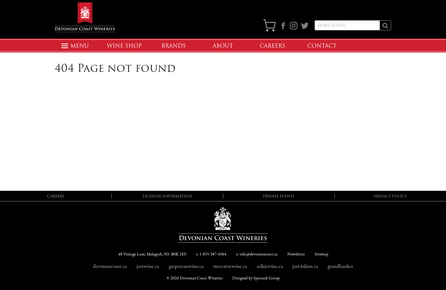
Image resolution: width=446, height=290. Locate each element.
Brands (173, 46)
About (223, 46)
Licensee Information (167, 196)
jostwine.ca (148, 266)
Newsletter (296, 254)
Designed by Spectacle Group (256, 278)
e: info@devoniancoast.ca (257, 254)
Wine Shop (124, 46)
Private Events (279, 196)
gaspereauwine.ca (186, 266)
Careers (272, 46)
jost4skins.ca (305, 266)
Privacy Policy (390, 196)
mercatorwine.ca (230, 266)
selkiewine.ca (270, 266)
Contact (321, 46)
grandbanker (340, 266)
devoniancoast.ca (110, 266)
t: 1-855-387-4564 (211, 254)
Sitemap (321, 254)
